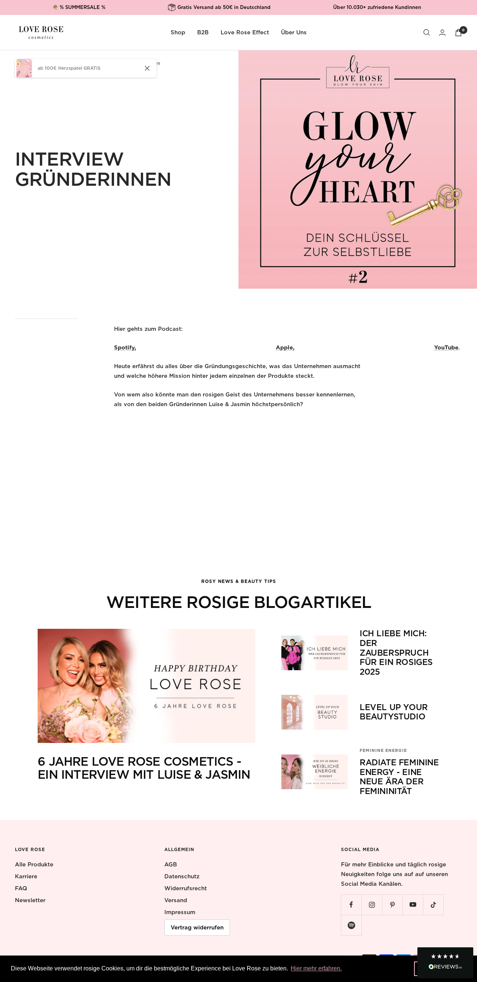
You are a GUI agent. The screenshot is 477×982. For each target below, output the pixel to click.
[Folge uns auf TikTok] (433, 904)
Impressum (179, 912)
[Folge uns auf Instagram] (371, 904)
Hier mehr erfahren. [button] (316, 968)
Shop (178, 32)
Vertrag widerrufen (197, 927)
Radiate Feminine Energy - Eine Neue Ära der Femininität (399, 776)
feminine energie (383, 750)
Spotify (124, 347)
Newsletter (30, 900)
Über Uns (294, 32)
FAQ (21, 888)
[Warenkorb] (458, 32)
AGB (170, 864)
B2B (203, 32)
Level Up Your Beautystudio (394, 712)
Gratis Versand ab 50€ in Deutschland (224, 4)
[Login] (442, 32)
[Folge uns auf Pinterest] (392, 904)
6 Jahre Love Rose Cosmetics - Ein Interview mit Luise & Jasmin (144, 768)
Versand (175, 900)
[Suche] (426, 32)
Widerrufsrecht (185, 888)
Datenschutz (181, 876)
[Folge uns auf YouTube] (412, 904)
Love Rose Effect (245, 32)
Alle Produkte (34, 864)
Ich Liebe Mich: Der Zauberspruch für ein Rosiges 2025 (396, 652)
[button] (445, 962)
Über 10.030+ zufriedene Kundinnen (377, 7)
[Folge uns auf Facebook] (351, 904)
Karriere (26, 876)
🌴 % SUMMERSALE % (78, 7)
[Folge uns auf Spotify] (351, 925)
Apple (284, 347)
